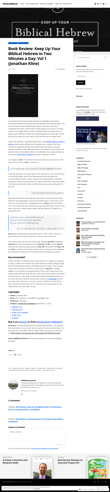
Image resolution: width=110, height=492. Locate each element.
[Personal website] (21, 394)
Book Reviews (13, 43)
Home (22, 4)
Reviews (38, 370)
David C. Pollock (86, 252)
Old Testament (23, 43)
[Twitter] (98, 4)
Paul (79, 187)
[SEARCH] (106, 4)
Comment (59, 444)
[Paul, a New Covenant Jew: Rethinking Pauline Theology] (78, 237)
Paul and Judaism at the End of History (93, 222)
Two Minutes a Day (49, 370)
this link (87, 112)
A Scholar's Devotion (84, 161)
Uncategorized (82, 211)
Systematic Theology (84, 204)
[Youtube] (103, 4)
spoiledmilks (10, 3)
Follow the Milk (81, 66)
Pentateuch (81, 191)
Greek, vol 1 (16, 312)
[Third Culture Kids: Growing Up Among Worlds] (78, 250)
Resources (81, 201)
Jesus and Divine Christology (90, 228)
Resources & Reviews (46, 4)
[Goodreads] (101, 4)
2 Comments (61, 69)
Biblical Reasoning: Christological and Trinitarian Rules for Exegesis (92, 243)
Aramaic (15, 318)
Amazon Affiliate (18, 368)
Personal (80, 194)
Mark (79, 178)
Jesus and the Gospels (84, 174)
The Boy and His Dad (31, 4)
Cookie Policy (36, 489)
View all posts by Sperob (28, 391)
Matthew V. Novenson (88, 223)
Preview (80, 197)
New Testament (83, 181)
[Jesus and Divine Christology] (78, 230)
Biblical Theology (83, 168)
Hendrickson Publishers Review (19, 370)
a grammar (52, 279)
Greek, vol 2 (16, 315)
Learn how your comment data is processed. (44, 448)
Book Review (41, 368)
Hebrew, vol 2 (17, 310)
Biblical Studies (82, 164)
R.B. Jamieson (86, 245)
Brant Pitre (85, 230)
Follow (80, 82)
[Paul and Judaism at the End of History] (78, 223)
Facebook (79, 96)
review (24, 312)
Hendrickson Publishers (27, 304)
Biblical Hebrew (31, 368)
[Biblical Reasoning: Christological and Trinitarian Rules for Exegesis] (78, 243)
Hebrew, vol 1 (17, 307)
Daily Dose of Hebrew (25, 154)
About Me (58, 4)
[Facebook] (95, 4)
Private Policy (67, 4)
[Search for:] (89, 57)
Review (33, 370)
